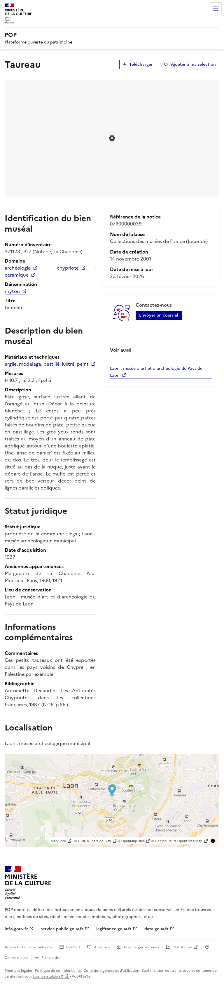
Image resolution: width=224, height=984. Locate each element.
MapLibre (58, 840)
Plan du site (50, 957)
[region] (112, 800)
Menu (216, 8)
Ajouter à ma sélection (193, 64)
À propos (102, 947)
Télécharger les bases (141, 947)
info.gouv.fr (16, 929)
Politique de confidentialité (58, 970)
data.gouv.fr (156, 929)
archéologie (18, 267)
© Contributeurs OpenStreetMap (176, 840)
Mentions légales (18, 970)
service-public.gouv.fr (62, 929)
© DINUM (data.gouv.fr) (92, 840)
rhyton (12, 291)
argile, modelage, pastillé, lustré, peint (47, 363)
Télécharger (141, 64)
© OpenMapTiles (131, 840)
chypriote (68, 267)
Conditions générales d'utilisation (111, 970)
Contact (73, 947)
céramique (17, 274)
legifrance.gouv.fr (114, 929)
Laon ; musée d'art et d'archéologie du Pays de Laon (156, 372)
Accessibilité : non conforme (28, 947)
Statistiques (182, 947)
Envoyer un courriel (158, 315)
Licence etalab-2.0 (48, 976)
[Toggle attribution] (212, 840)
